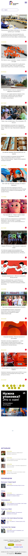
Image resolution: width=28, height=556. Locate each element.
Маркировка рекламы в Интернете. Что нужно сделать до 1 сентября (13, 30)
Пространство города (8, 527)
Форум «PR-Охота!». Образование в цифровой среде (14, 246)
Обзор (3, 491)
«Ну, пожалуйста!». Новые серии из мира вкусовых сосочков (14, 215)
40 (12, 388)
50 (15, 388)
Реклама (17, 540)
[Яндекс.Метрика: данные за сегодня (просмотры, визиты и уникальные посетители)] (8, 547)
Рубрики (22, 540)
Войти (11, 544)
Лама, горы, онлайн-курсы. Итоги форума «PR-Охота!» (13, 121)
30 (9, 388)
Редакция (11, 540)
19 (11, 385)
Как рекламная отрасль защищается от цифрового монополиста (14, 90)
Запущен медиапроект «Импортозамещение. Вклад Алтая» (14, 276)
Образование (5, 500)
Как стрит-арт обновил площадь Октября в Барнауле (13, 184)
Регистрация (19, 544)
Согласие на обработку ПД (14, 541)
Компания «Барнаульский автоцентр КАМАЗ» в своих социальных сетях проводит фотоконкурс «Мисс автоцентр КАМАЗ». (13, 373)
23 (23, 385)
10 (7, 385)
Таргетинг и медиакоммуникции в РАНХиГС (14, 307)
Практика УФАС (6, 509)
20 (14, 385)
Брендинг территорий (8, 482)
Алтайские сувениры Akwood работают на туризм (14, 153)
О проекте (6, 540)
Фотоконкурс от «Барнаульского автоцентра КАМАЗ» (14, 368)
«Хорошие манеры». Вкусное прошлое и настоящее (14, 337)
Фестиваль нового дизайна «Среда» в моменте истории (13, 60)
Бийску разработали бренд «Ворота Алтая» (16, 485)
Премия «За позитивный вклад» (12, 518)
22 (20, 385)
